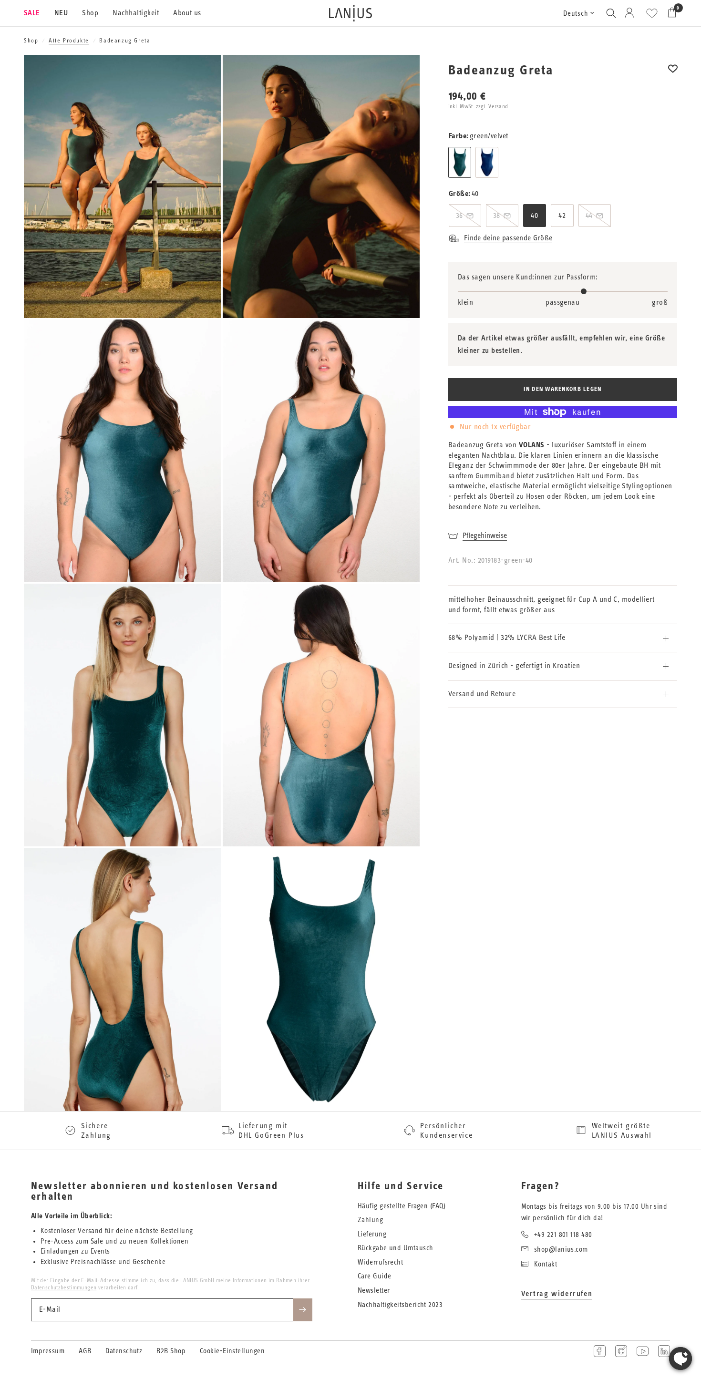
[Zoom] (201, 75)
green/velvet (459, 162)
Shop (90, 13)
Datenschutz (123, 1351)
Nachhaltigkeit (136, 13)
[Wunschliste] (652, 13)
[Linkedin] (664, 1351)
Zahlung (370, 1220)
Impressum (47, 1351)
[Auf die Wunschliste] (673, 75)
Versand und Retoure (481, 694)
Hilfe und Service (400, 1186)
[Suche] (610, 13)
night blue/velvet (486, 162)
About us (187, 13)
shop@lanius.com (561, 1249)
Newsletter (374, 1290)
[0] (669, 13)
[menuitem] (35, 13)
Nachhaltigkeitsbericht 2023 (400, 1304)
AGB (85, 1351)
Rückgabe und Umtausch (395, 1248)
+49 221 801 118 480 (563, 1234)
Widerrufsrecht (380, 1262)
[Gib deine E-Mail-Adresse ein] (302, 1309)
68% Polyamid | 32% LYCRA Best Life (506, 637)
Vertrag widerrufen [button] (557, 1293)
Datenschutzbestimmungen (63, 1287)
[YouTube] (643, 1351)
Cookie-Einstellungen (232, 1351)
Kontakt (545, 1264)
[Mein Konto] (631, 13)
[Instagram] (621, 1351)
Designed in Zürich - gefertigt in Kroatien (514, 665)
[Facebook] (600, 1351)
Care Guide (375, 1276)
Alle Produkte (69, 40)
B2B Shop (171, 1351)
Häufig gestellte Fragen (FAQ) (401, 1206)
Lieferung (372, 1234)
